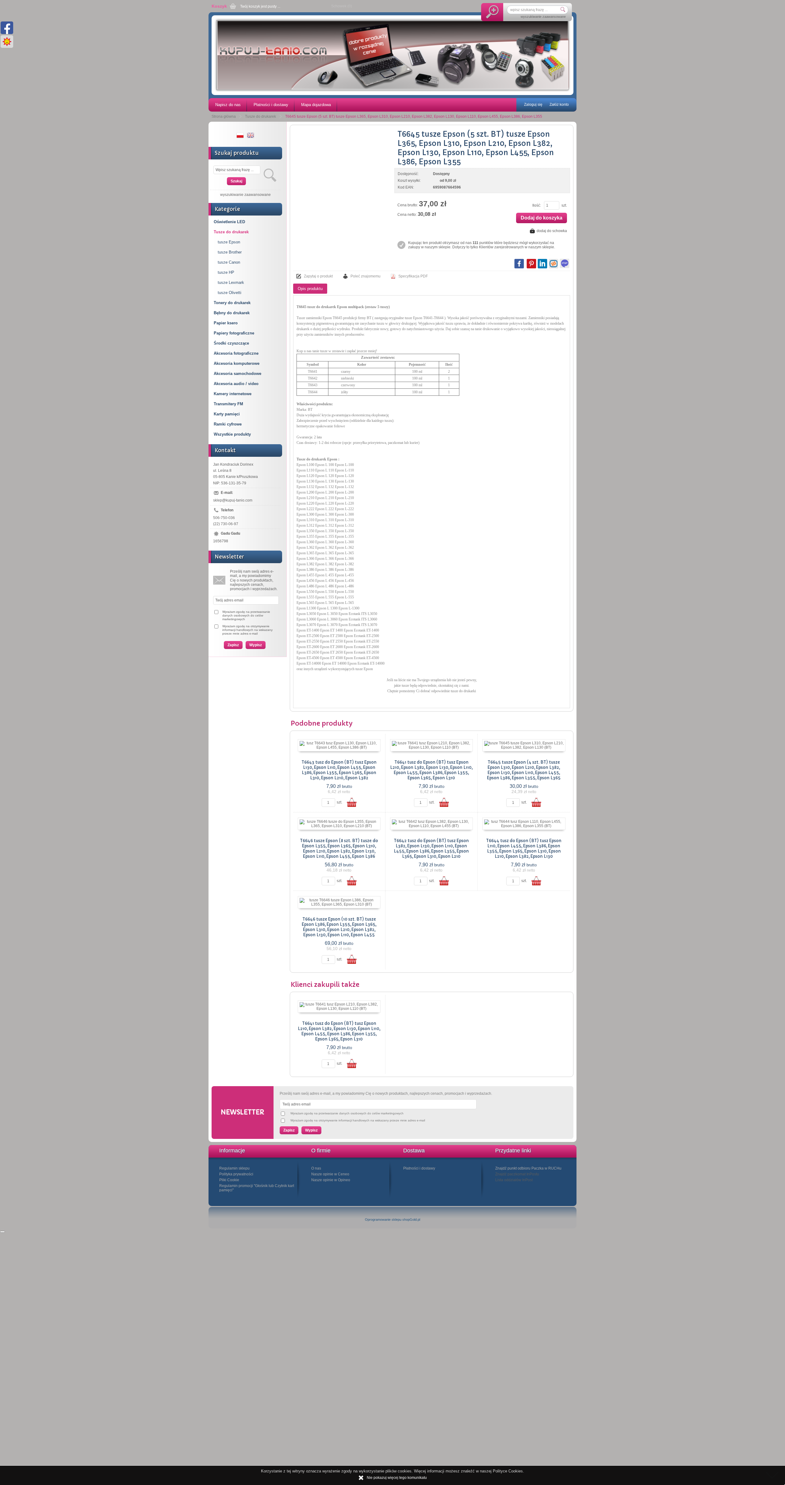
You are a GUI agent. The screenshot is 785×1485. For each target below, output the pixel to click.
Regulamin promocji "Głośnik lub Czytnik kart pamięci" (256, 1188)
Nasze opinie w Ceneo (330, 1174)
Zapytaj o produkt (318, 276)
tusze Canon (229, 262)
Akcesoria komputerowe (236, 363)
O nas (316, 1168)
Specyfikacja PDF (413, 276)
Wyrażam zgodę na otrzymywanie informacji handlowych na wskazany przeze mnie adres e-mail (247, 629)
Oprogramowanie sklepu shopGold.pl (392, 1219)
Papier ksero (226, 323)
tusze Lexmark (231, 282)
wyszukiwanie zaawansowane (543, 16)
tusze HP (226, 272)
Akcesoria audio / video (236, 383)
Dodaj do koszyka (541, 217)
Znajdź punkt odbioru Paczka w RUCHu (528, 1168)
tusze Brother (230, 252)
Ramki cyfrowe (228, 424)
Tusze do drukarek (231, 232)
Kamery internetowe (232, 393)
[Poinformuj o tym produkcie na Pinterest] (531, 264)
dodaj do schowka (552, 231)
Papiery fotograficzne (234, 333)
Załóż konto (559, 104)
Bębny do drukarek (232, 313)
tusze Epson (229, 242)
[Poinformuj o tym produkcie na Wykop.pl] (553, 264)
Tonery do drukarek (232, 302)
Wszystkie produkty (232, 434)
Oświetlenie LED (229, 222)
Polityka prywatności (236, 1174)
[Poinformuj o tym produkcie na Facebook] (519, 264)
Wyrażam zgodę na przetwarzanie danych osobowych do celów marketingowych (246, 615)
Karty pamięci (227, 414)
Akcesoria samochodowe (237, 373)
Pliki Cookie (229, 1180)
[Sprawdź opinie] (2, 1232)
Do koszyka (352, 802)
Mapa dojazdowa (316, 104)
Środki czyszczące (231, 343)
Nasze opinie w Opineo (330, 1180)
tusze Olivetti (229, 292)
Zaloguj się (533, 104)
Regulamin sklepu (234, 1168)
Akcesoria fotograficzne (236, 353)
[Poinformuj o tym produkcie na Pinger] (564, 264)
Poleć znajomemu (365, 276)
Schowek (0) (341, 6)
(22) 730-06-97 (225, 524)
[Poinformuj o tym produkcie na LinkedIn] (542, 264)
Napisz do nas (228, 104)
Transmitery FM (228, 404)
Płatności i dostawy (271, 104)
